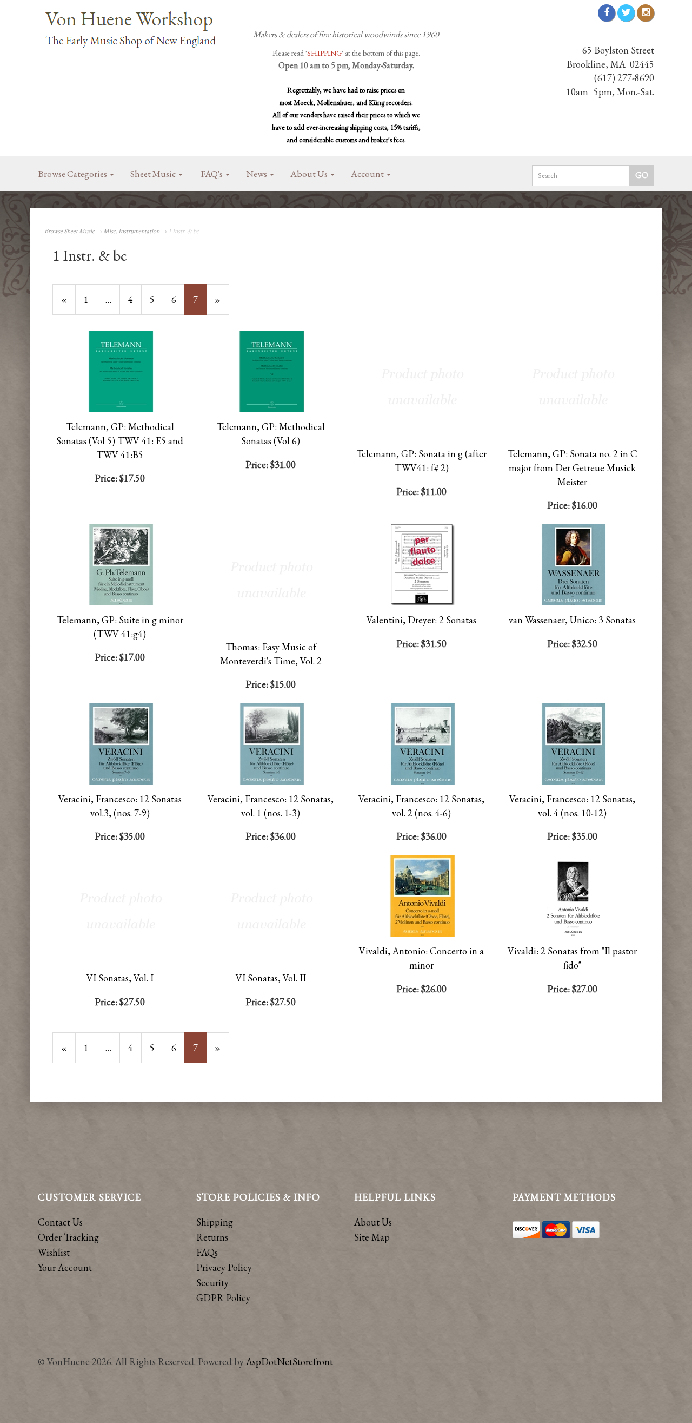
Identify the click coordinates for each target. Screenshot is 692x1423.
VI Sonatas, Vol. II (271, 978)
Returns (212, 1237)
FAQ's (212, 174)
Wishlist (54, 1252)
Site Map (372, 1237)
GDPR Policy (223, 1298)
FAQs (207, 1252)
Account (368, 174)
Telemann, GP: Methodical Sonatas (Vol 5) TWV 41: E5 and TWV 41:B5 (119, 440)
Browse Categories (73, 174)
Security (212, 1282)
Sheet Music (153, 174)
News (257, 174)
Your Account (65, 1267)
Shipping (214, 1222)
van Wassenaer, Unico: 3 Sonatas (572, 620)
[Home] (135, 30)
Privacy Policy (224, 1267)
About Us (309, 174)
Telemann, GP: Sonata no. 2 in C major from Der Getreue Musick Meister (572, 467)
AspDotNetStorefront (289, 1361)
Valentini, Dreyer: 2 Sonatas (421, 620)
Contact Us (60, 1222)
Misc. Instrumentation (131, 231)
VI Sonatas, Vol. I (120, 978)
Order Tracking (68, 1237)
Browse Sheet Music (69, 231)
